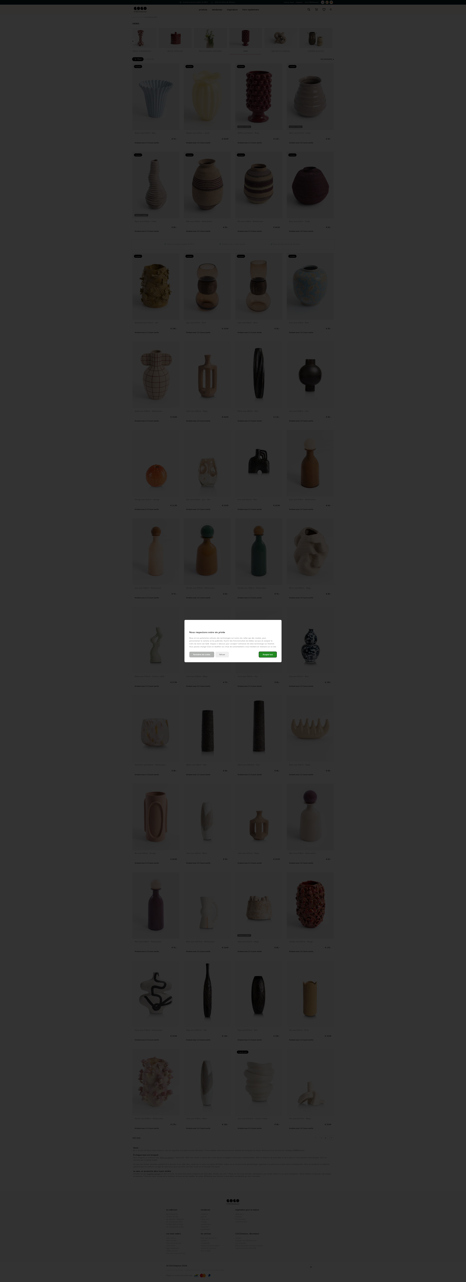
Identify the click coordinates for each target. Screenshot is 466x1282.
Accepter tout (268, 654)
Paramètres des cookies (201, 654)
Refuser (222, 654)
